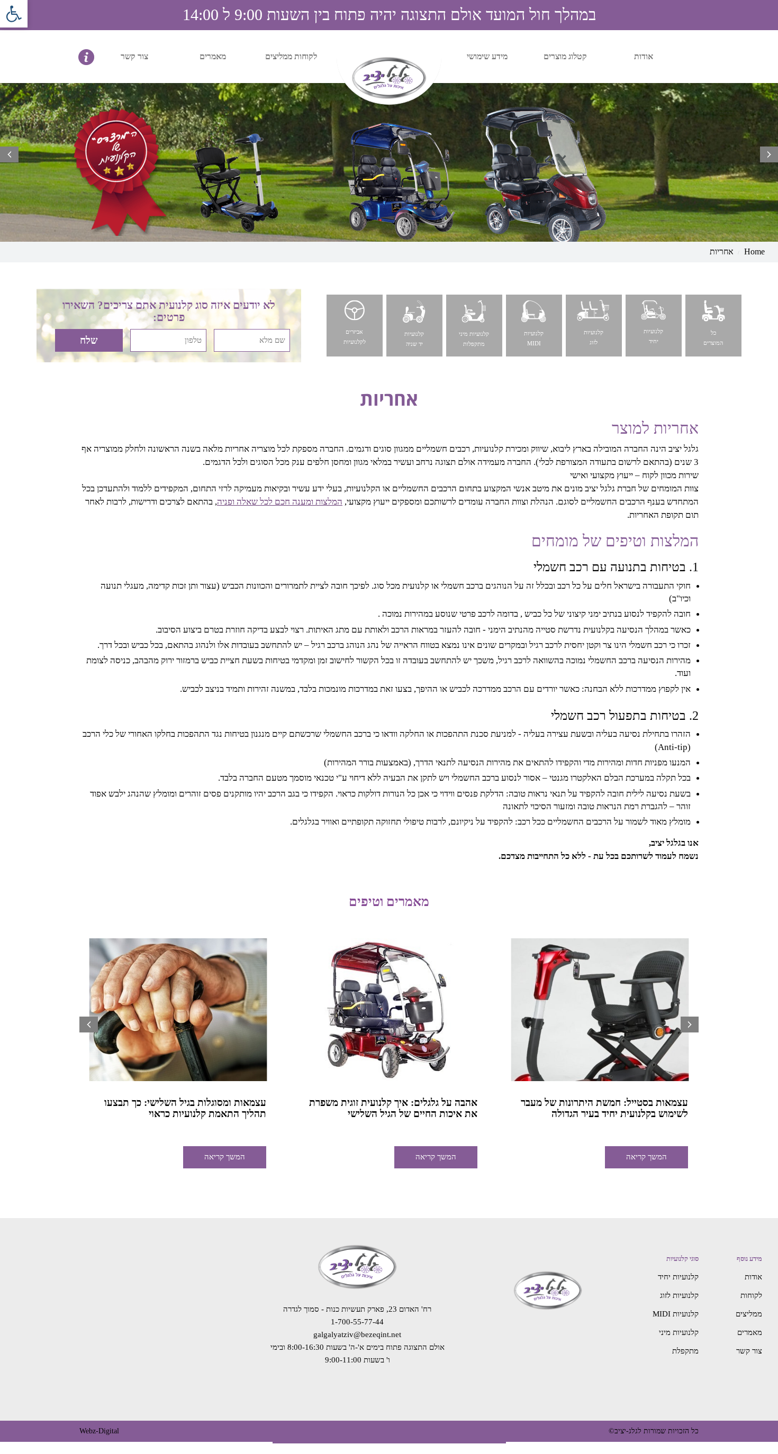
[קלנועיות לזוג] (593, 325)
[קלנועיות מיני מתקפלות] (473, 325)
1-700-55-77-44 (357, 1322)
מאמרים (213, 56)
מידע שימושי (487, 56)
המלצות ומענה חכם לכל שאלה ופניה (279, 502)
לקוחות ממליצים (291, 56)
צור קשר (134, 56)
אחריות (722, 251)
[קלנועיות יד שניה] (413, 325)
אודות (643, 56)
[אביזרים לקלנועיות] (354, 325)
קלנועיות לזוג (679, 1295)
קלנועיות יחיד (678, 1277)
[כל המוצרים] (712, 325)
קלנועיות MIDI (676, 1314)
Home (754, 251)
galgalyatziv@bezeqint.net (357, 1334)
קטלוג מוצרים (565, 56)
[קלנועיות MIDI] (533, 325)
